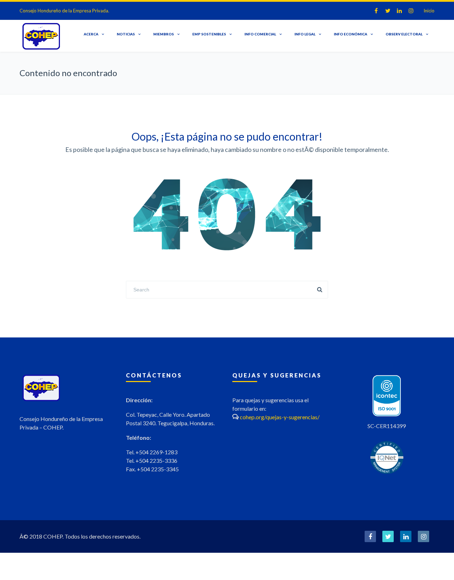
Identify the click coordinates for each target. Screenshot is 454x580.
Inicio (428, 10)
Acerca (91, 34)
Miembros (163, 34)
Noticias (126, 34)
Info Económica (350, 34)
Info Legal (304, 34)
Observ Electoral (404, 34)
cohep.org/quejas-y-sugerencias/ (280, 417)
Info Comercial (260, 34)
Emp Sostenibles (209, 34)
